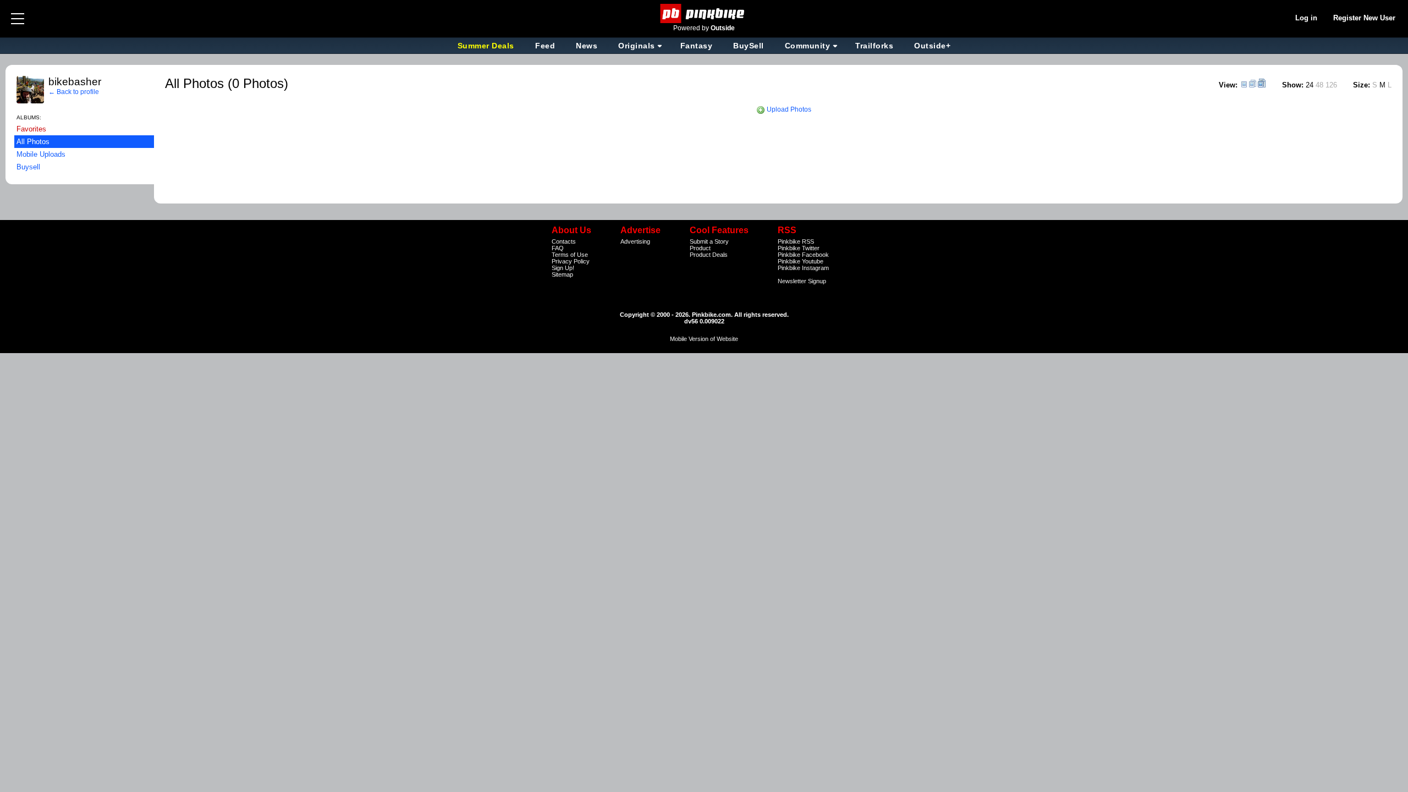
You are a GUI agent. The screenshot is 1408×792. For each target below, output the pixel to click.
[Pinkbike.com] (704, 13)
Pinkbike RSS (796, 241)
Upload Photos (788, 109)
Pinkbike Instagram (803, 268)
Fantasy (696, 45)
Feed (545, 45)
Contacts (564, 241)
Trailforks (874, 45)
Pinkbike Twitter (799, 248)
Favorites (31, 129)
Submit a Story (709, 241)
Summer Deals (487, 45)
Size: (1361, 85)
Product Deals (709, 254)
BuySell (748, 45)
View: (1228, 85)
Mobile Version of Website (704, 339)
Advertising (635, 241)
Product (700, 248)
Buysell (28, 167)
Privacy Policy (571, 261)
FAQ (558, 248)
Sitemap (562, 274)
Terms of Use (570, 254)
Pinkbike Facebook (803, 254)
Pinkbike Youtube (800, 261)
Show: (1293, 85)
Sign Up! (563, 268)
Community (808, 45)
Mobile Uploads (40, 154)
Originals (636, 45)
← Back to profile (73, 92)
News (586, 45)
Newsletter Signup (802, 281)
